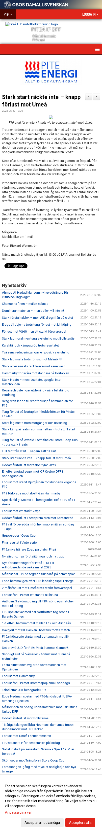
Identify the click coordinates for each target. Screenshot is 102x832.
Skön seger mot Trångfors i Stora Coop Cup (33, 760)
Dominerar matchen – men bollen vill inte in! (33, 310)
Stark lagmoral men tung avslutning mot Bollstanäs (38, 338)
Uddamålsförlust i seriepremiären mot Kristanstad (37, 518)
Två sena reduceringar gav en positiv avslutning (35, 352)
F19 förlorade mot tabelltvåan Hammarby (31, 493)
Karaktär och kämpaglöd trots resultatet (30, 345)
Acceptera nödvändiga (42, 823)
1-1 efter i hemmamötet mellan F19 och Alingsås (36, 623)
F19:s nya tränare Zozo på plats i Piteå (29, 549)
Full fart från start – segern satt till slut (29, 451)
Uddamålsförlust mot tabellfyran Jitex (29, 465)
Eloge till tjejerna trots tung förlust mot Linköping (37, 324)
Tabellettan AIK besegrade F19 (24, 690)
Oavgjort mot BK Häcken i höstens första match (36, 630)
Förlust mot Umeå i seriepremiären (26, 736)
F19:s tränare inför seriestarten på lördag (31, 743)
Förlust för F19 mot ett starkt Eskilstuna (30, 595)
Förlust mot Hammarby (18, 676)
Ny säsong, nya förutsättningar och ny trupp (33, 556)
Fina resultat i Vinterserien (20, 542)
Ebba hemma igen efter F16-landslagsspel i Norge (38, 581)
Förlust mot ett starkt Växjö (21, 511)
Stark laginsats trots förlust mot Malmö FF (32, 359)
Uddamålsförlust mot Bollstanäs (25, 718)
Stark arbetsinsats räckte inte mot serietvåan (33, 366)
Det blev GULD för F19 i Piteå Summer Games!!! (35, 648)
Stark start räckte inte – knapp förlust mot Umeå (36, 458)
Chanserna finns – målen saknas (25, 304)
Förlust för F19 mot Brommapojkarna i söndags (36, 683)
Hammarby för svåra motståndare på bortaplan (35, 373)
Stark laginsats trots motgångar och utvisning (34, 423)
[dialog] (51, 804)
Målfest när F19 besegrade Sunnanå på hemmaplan (39, 574)
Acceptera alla (80, 823)
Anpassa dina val (18, 812)
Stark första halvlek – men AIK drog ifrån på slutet (37, 317)
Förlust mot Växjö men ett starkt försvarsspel (34, 331)
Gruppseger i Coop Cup (19, 535)
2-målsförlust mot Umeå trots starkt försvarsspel (37, 588)
